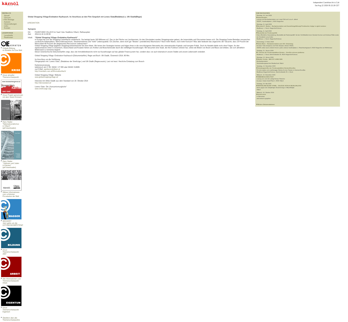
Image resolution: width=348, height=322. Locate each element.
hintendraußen (262, 17)
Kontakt (7, 28)
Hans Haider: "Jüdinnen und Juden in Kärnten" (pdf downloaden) (11, 164)
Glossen (7, 18)
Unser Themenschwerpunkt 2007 (11, 252)
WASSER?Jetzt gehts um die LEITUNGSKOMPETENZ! (13, 223)
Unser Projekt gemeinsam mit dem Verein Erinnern (13, 96)
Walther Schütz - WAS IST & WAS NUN (270, 59)
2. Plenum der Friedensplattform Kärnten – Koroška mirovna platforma (281, 52)
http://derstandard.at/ (43, 83)
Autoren (7, 22)
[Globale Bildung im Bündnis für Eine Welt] (11, 46)
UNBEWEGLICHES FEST (266, 77)
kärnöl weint (262, 94)
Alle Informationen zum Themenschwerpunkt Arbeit (12, 281)
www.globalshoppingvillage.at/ (46, 77)
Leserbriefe (8, 35)
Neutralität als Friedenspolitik (267, 33)
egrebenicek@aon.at (52, 69)
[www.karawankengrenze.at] (11, 93)
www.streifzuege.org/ (43, 89)
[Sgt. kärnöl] (11, 190)
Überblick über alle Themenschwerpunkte (11, 319)
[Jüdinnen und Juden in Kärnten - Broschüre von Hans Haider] (11, 159)
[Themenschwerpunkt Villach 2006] (11, 276)
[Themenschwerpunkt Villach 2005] (11, 305)
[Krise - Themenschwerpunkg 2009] (11, 73)
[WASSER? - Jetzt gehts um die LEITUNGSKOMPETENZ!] (11, 219)
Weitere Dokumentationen (266, 104)
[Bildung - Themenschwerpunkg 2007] (11, 248)
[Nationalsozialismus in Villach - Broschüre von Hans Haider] (11, 120)
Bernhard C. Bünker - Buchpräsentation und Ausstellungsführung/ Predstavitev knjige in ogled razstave (292, 26)
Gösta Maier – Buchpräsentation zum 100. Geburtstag (275, 44)
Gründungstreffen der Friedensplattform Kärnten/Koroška (276, 68)
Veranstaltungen (10, 24)
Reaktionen (8, 37)
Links (6, 26)
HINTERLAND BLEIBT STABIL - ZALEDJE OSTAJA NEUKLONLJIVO (279, 85)
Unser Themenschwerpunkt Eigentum (11, 310)
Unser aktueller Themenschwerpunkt (11, 76)
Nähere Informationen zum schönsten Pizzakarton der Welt (11, 194)
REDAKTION (34, 23)
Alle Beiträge (9, 20)
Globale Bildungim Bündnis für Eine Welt (12, 49)
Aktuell (7, 16)
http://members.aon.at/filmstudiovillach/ (50, 71)
